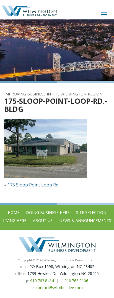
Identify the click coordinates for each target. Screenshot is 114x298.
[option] (57, 50)
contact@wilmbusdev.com (59, 287)
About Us (43, 220)
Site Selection (91, 212)
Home (13, 212)
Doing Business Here (47, 212)
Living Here (14, 220)
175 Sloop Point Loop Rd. (33, 185)
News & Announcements (85, 220)
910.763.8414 (42, 280)
